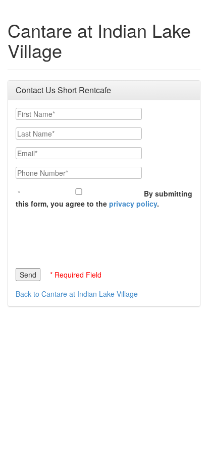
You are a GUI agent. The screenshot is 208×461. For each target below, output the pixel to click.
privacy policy (133, 204)
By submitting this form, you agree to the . (104, 198)
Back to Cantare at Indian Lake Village (77, 294)
